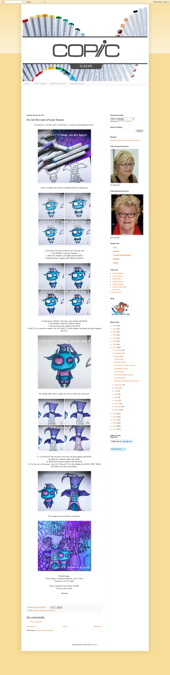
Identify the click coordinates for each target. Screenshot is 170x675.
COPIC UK (116, 290)
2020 (115, 338)
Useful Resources (77, 83)
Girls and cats (119, 372)
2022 (115, 332)
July (116, 391)
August (117, 388)
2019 (115, 341)
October (117, 356)
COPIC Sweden (118, 284)
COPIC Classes (39, 83)
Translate (128, 121)
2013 (115, 423)
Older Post (98, 626)
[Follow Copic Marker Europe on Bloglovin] (121, 443)
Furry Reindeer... (120, 378)
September (118, 385)
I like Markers (117, 292)
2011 (115, 429)
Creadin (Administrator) (122, 255)
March (116, 403)
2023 (115, 329)
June (116, 394)
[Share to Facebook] (58, 607)
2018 (115, 344)
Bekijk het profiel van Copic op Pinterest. (124, 140)
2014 (115, 420)
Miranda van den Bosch (47, 610)
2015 (115, 417)
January (117, 410)
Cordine (116, 251)
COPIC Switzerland (119, 287)
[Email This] (51, 607)
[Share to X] (56, 607)
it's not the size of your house (124, 365)
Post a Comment (36, 622)
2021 (115, 335)
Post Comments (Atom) (44, 630)
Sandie (115, 263)
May (116, 397)
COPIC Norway (117, 282)
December (118, 350)
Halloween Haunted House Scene (126, 381)
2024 (115, 326)
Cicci (115, 247)
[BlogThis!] (53, 607)
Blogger (94, 645)
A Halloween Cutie (121, 369)
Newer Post (31, 626)
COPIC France (117, 276)
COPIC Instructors (58, 83)
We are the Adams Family (123, 375)
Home (26, 83)
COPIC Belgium (118, 273)
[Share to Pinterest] (61, 607)
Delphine (116, 259)
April (116, 400)
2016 (115, 414)
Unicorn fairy (118, 359)
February (117, 407)
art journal (36, 610)
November (118, 353)
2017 (115, 347)
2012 (115, 426)
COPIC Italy (116, 279)
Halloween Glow (120, 362)
